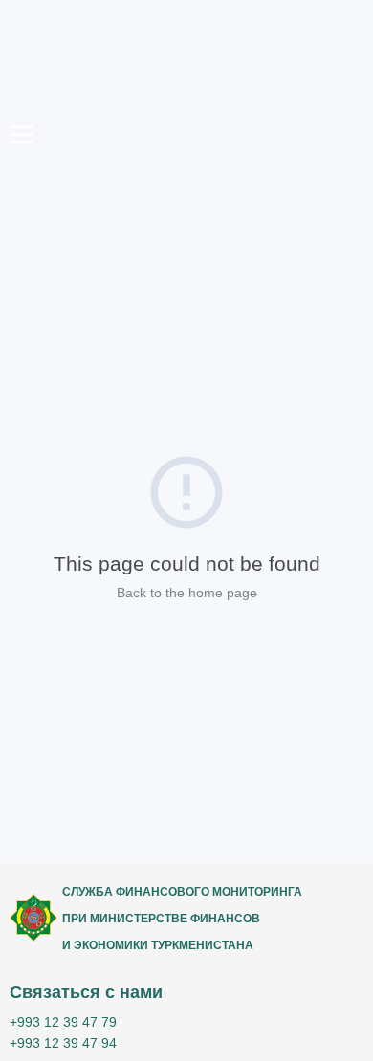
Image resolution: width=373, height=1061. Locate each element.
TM (335, 173)
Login (260, 170)
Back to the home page (187, 592)
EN (335, 201)
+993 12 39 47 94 (63, 1042)
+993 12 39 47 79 (63, 1021)
